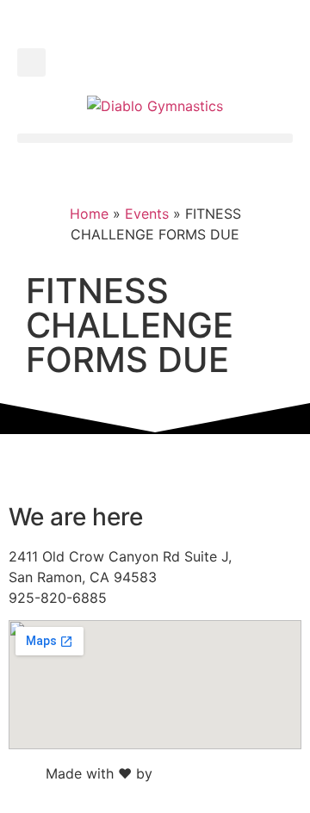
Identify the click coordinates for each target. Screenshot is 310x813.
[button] (31, 62)
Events (147, 213)
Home (89, 213)
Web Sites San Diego (225, 773)
